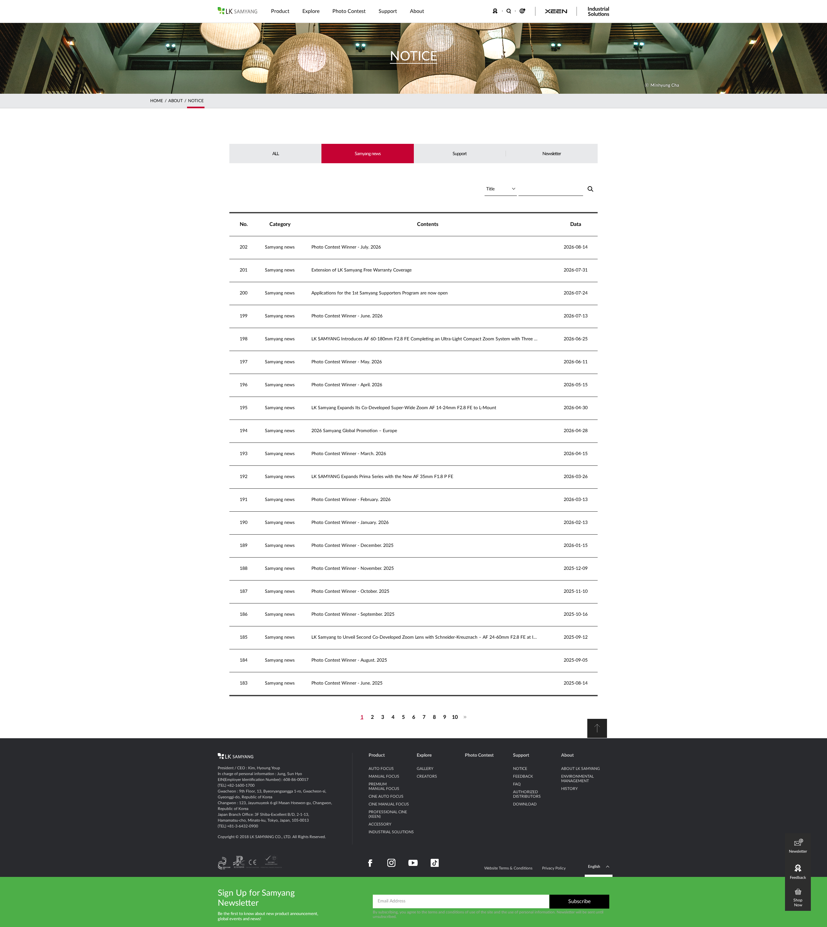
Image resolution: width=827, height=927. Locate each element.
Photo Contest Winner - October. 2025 (350, 591)
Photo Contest (479, 755)
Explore (424, 755)
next (465, 717)
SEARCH (509, 11)
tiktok (435, 863)
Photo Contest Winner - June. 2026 (346, 316)
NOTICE (196, 101)
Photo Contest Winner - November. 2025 (352, 568)
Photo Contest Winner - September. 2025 (352, 614)
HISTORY (569, 789)
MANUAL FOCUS (384, 776)
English (594, 866)
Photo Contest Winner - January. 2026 (350, 522)
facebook (370, 863)
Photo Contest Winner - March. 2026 (348, 454)
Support (521, 755)
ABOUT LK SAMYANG (580, 769)
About (567, 755)
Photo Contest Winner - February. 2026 (351, 499)
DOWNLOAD (525, 804)
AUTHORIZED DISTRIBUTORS (527, 794)
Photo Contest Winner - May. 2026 (346, 362)
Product (377, 755)
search (590, 189)
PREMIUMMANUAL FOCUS (384, 786)
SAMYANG (237, 10)
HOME (156, 101)
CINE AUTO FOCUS (386, 796)
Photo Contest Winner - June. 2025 (346, 683)
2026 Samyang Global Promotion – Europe (354, 431)
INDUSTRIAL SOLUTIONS (391, 832)
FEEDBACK (496, 11)
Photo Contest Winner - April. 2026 (346, 385)
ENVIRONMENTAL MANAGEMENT (577, 778)
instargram (391, 863)
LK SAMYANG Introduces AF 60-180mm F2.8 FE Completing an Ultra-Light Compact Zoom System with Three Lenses (424, 339)
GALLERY (425, 769)
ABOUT (175, 101)
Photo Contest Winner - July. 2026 (346, 247)
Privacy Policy (554, 868)
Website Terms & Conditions (508, 868)
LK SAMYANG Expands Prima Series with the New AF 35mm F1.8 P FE (382, 476)
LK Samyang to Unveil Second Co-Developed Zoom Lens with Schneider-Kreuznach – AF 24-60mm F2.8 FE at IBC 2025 (424, 637)
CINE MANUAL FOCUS (389, 804)
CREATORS (427, 776)
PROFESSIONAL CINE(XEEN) (388, 814)
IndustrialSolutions (598, 11)
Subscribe (579, 901)
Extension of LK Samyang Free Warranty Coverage (361, 270)
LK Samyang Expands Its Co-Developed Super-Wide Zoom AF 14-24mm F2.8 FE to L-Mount (403, 408)
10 (455, 717)
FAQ (517, 784)
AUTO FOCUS (381, 769)
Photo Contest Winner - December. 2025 (352, 545)
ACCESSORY (380, 824)
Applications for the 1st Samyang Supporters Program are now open (379, 293)
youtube (413, 863)
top (597, 728)
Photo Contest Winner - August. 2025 (349, 660)
